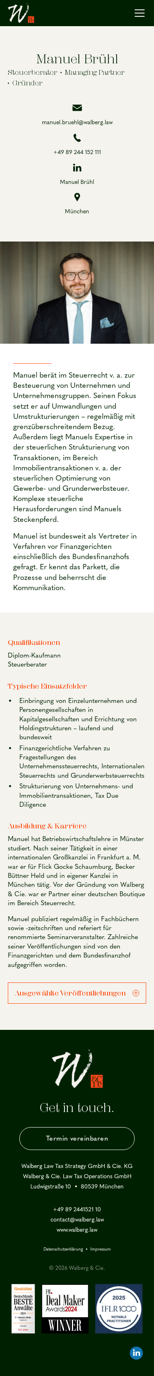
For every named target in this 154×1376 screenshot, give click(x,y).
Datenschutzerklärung (63, 1249)
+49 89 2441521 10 (77, 1209)
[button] (138, 13)
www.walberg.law (77, 1230)
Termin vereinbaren (77, 1138)
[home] (21, 13)
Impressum (100, 1249)
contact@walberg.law (77, 1220)
